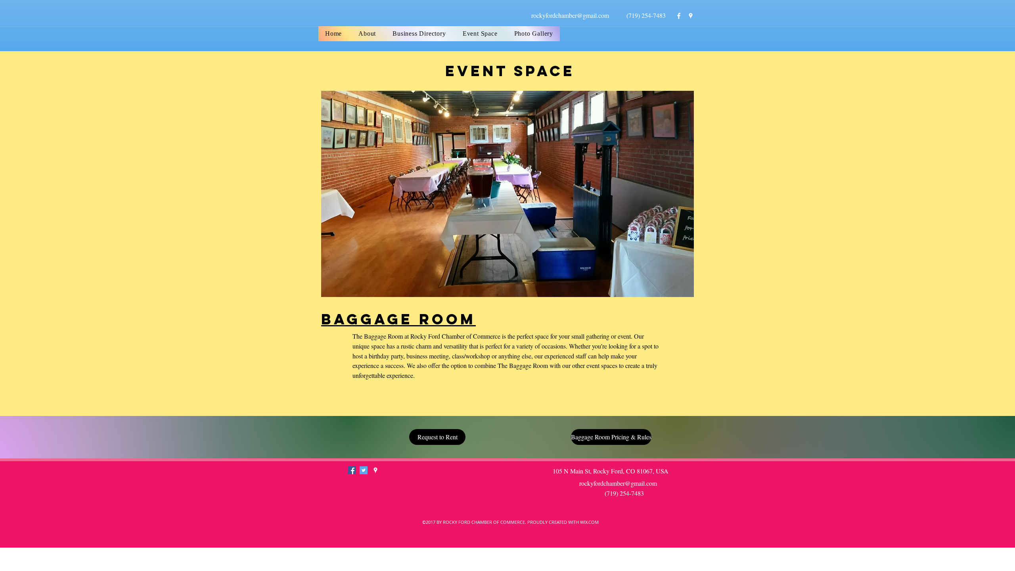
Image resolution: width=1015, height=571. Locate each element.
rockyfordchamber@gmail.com (570, 15)
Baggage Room (398, 319)
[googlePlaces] (691, 16)
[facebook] (679, 16)
